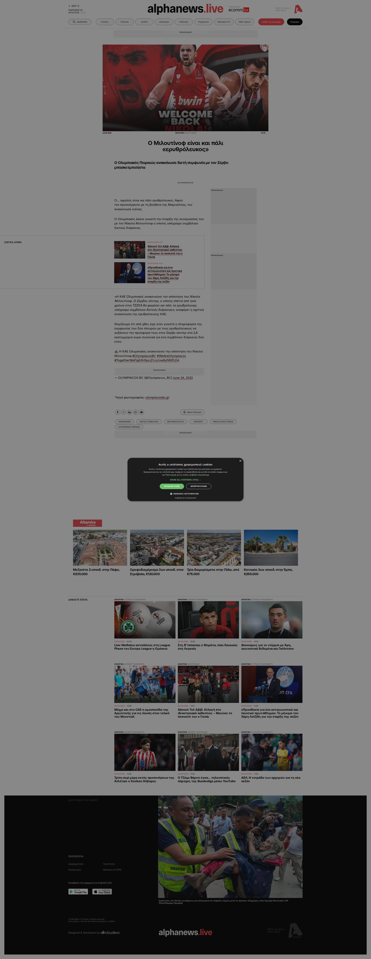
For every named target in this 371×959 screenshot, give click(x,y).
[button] (185, 479)
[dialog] (185, 479)
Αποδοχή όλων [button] (172, 486)
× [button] (240, 461)
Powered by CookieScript (185, 498)
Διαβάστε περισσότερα (199, 475)
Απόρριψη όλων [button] (199, 486)
